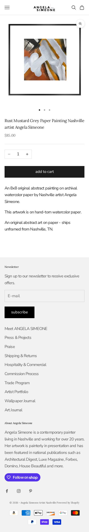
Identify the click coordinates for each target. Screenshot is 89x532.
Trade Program (17, 383)
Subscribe (19, 312)
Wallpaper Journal (20, 401)
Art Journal (13, 410)
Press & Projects (18, 337)
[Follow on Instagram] (18, 491)
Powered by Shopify (68, 502)
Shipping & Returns (21, 355)
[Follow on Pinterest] (30, 491)
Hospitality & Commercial (25, 364)
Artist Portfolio (16, 391)
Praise (10, 346)
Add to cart (44, 171)
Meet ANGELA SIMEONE (26, 328)
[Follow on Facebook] (7, 491)
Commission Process (22, 373)
